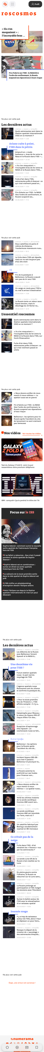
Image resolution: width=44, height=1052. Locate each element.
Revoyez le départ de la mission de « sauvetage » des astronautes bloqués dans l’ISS (28, 932)
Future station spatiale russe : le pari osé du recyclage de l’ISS (27, 675)
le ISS (29, 512)
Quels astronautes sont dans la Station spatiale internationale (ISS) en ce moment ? (28, 133)
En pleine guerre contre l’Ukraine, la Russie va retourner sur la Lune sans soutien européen (28, 874)
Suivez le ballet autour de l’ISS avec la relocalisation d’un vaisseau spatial (28, 901)
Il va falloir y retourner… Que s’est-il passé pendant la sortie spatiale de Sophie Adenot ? (21, 557)
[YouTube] (7, 1043)
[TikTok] (11, 1043)
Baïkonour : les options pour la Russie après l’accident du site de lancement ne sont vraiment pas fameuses (27, 420)
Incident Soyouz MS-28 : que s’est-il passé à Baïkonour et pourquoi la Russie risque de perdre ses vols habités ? (28, 759)
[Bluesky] (33, 1043)
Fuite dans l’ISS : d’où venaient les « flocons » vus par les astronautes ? (29, 847)
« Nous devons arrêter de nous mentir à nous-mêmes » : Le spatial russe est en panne (27, 395)
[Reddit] (25, 1043)
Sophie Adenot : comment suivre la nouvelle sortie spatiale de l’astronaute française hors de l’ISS (22, 548)
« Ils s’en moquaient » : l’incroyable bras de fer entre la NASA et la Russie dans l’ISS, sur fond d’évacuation (14, 32)
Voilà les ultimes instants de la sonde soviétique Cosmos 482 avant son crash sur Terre (28, 800)
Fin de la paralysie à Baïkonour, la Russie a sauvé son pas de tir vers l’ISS (27, 277)
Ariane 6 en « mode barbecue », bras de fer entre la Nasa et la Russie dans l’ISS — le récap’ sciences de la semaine (28, 154)
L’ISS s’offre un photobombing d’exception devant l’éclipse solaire (18, 584)
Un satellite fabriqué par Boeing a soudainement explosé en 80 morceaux (27, 826)
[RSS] (29, 1043)
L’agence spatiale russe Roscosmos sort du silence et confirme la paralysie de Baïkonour (28, 688)
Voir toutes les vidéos (31, 433)
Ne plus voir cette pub (10, 119)
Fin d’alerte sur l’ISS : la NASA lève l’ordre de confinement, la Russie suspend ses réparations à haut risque (25, 75)
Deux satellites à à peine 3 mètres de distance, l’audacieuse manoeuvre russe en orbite (28, 246)
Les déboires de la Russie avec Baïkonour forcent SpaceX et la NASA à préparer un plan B (27, 654)
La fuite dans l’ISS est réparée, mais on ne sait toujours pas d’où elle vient (28, 259)
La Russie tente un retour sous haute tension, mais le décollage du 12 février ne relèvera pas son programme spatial (28, 303)
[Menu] (12, 4)
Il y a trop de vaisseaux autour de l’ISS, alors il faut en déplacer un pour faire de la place (29, 918)
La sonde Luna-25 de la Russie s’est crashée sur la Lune (28, 861)
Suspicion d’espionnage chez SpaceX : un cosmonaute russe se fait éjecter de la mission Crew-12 (28, 728)
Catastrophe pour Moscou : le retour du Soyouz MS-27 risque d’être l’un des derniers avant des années (28, 715)
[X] (14, 1043)
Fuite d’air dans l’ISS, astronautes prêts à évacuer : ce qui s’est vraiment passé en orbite (29, 181)
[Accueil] (5, 4)
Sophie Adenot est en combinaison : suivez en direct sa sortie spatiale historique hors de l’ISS (19, 566)
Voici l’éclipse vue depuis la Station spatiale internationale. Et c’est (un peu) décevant (20, 592)
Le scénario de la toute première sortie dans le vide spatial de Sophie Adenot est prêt (21, 576)
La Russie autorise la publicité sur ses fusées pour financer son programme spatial (27, 773)
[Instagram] (18, 1043)
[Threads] (36, 1043)
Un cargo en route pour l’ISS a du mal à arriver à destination (28, 289)
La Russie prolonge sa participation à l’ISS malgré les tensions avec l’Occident (29, 887)
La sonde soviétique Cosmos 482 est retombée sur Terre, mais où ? (28, 813)
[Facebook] (22, 1043)
